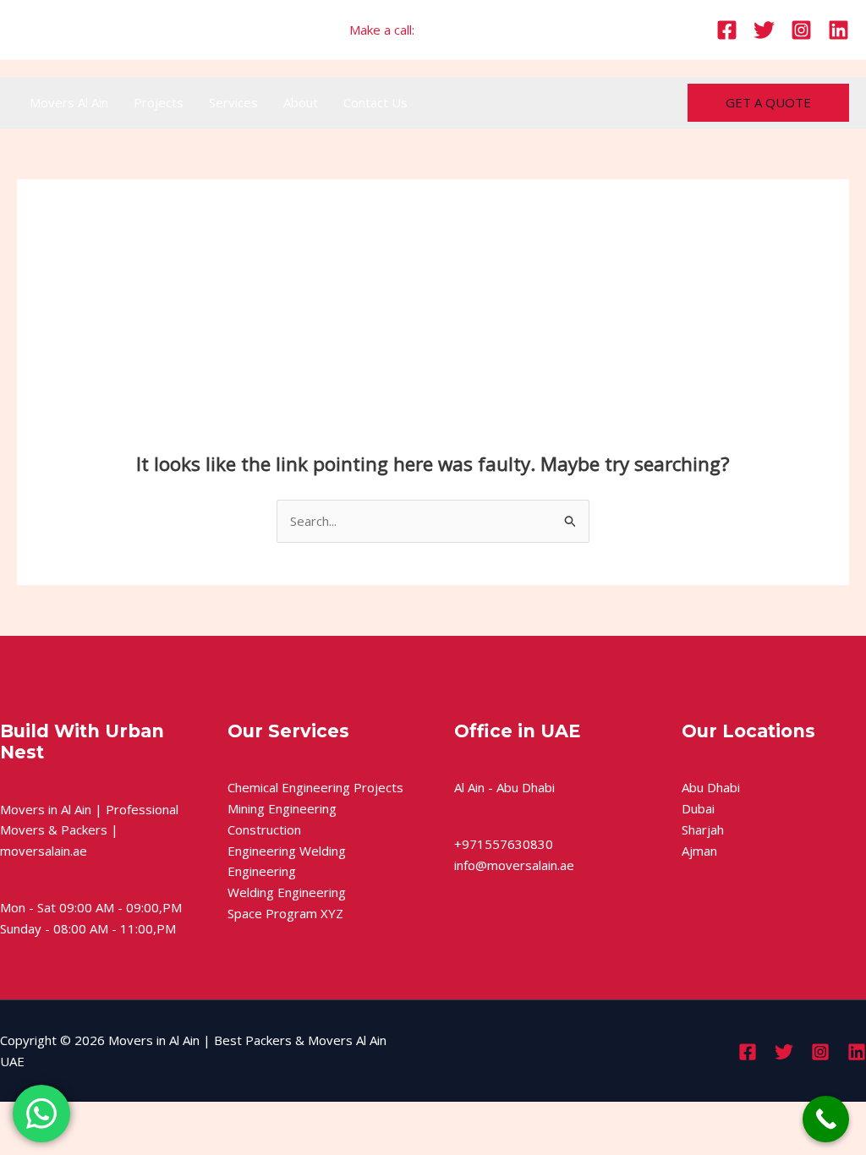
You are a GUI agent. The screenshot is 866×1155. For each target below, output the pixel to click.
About (300, 102)
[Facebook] (726, 30)
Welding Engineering (286, 892)
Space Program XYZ (285, 913)
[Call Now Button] (826, 1119)
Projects (159, 102)
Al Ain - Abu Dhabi (504, 787)
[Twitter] (764, 30)
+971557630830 (467, 29)
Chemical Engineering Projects (315, 787)
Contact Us (375, 102)
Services (233, 102)
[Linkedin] (838, 30)
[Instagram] (801, 30)
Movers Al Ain (69, 102)
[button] (768, 103)
